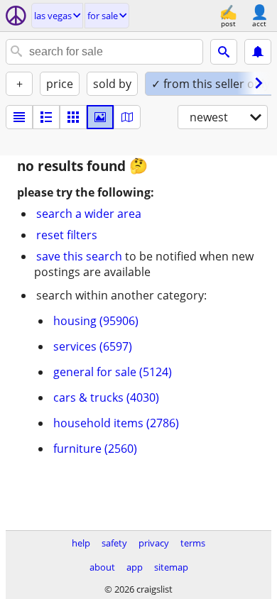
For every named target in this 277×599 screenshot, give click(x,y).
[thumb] (46, 117)
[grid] (73, 117)
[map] (127, 117)
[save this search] (257, 52)
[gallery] (100, 117)
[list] (19, 117)
